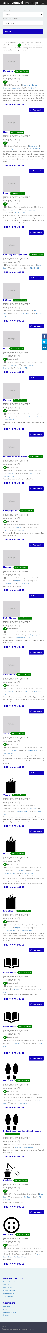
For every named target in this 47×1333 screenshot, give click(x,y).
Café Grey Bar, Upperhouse (15, 254)
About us (6, 1285)
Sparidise (7, 1180)
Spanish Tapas (25, 313)
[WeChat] (12, 105)
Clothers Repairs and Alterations (19, 1257)
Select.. (8, 15)
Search (8, 31)
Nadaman (7, 567)
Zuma (5, 193)
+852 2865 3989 (27, 873)
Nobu (5, 132)
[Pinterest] (15, 105)
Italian (32, 473)
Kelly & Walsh (9, 972)
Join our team (8, 1296)
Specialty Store (22, 811)
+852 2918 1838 (34, 268)
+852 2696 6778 (21, 368)
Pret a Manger (9, 618)
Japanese (8, 584)
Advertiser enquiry (9, 1312)
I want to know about (10, 1282)
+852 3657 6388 (19, 213)
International (32, 750)
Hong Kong (9, 23)
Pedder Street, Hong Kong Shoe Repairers (22, 1131)
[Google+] (10, 105)
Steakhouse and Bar (33, 417)
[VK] (23, 105)
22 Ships (7, 300)
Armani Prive (9, 674)
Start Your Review (22, 71)
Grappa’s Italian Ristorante (15, 456)
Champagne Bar (10, 510)
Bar (21, 268)
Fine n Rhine (8, 911)
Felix (5, 348)
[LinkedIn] (7, 105)
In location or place (10, 19)
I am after (6, 10)
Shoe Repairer (23, 1103)
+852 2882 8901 (32, 88)
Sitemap (6, 1315)
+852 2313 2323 (34, 149)
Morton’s (7, 400)
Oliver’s (6, 795)
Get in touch (7, 1288)
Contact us (5, 1326)
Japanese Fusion (17, 149)
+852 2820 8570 (23, 584)
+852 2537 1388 (8, 753)
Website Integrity (9, 1293)
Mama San (8, 71)
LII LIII (6, 853)
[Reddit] (17, 105)
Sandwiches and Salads (24, 638)
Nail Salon (28, 1197)
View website (37, 110)
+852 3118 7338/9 (27, 931)
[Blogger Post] (20, 105)
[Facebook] (4, 105)
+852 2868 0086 (8, 476)
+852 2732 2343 (10, 420)
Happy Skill (8, 1080)
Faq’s (5, 1309)
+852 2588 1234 (19, 530)
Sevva (6, 733)
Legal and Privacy (9, 1290)
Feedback (6, 1306)
